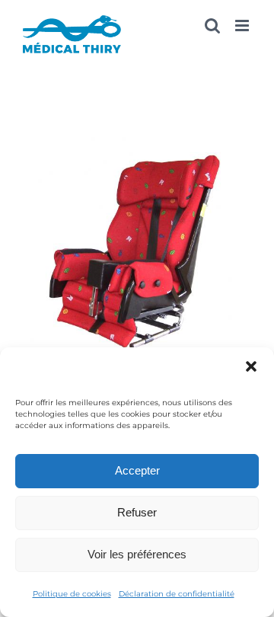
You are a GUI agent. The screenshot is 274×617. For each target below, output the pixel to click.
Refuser (137, 512)
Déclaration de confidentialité (176, 594)
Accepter (137, 470)
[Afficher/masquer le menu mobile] (243, 26)
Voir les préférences (137, 554)
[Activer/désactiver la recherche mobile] (212, 26)
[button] (251, 366)
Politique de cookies (72, 594)
